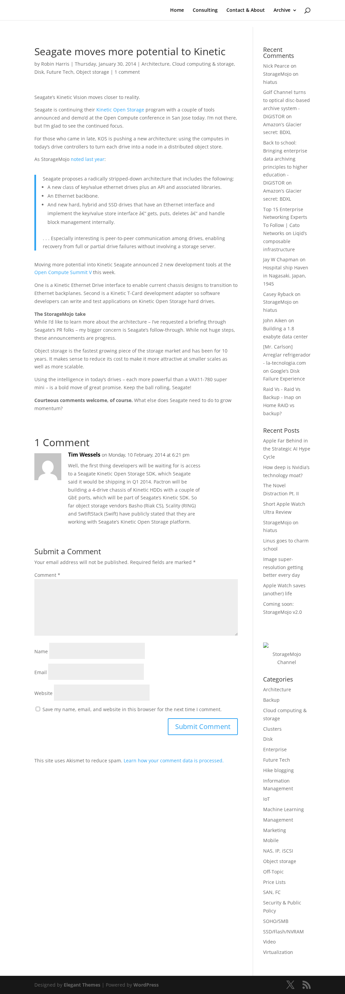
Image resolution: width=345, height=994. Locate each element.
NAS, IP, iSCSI (278, 851)
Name (41, 651)
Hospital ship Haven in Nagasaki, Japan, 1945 (285, 275)
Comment (47, 575)
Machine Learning (283, 809)
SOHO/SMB (275, 921)
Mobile (271, 840)
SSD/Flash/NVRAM (283, 931)
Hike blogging (278, 770)
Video (269, 941)
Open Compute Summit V (63, 272)
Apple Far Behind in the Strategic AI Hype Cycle (286, 448)
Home (177, 10)
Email (40, 672)
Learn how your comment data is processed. (174, 760)
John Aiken (275, 320)
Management (278, 820)
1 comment (127, 72)
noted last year (87, 159)
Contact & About (245, 10)
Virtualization (278, 952)
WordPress (146, 985)
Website (43, 693)
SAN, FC (272, 892)
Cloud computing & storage (203, 64)
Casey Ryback (278, 294)
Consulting (205, 10)
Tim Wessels (84, 454)
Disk (39, 72)
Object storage (92, 72)
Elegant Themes (82, 985)
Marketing (274, 830)
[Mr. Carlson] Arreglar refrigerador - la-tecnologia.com (287, 354)
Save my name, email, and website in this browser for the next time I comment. (132, 709)
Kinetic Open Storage (120, 109)
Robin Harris (55, 64)
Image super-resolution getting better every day (283, 567)
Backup (271, 700)
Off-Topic (273, 871)
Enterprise (275, 749)
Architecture (155, 64)
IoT (266, 799)
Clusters (272, 729)
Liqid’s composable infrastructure (285, 241)
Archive (282, 10)
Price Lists (274, 882)
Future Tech (59, 72)
